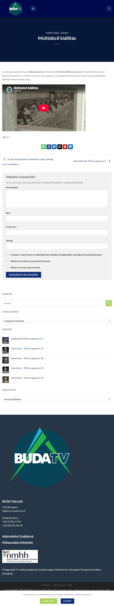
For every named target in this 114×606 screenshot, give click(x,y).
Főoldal (46, 585)
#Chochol (62, 71)
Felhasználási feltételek (17, 542)
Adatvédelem (59, 585)
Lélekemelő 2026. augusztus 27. (27, 338)
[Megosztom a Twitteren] (54, 146)
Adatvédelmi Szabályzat (18, 536)
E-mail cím (11, 226)
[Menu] (33, 8)
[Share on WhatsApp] (43, 146)
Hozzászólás (12, 187)
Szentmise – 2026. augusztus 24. (27, 377)
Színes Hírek (53, 33)
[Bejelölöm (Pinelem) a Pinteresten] (65, 146)
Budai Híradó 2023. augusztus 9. (90, 161)
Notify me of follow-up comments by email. (30, 261)
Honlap (9, 240)
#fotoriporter (36, 71)
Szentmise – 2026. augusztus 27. (27, 348)
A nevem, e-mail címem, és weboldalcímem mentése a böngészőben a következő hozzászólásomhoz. (56, 254)
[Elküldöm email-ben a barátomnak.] (59, 146)
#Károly (71, 71)
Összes (64, 33)
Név (8, 213)
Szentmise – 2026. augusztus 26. (27, 358)
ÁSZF (70, 585)
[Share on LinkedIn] (70, 146)
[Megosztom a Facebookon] (48, 146)
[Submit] (109, 303)
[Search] (109, 8)
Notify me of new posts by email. (25, 267)
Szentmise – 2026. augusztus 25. (27, 368)
